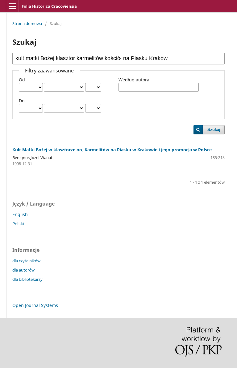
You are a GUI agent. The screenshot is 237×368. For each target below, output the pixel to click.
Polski (18, 224)
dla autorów (23, 270)
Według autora (133, 80)
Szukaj (213, 129)
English (20, 214)
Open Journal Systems (35, 305)
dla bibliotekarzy (27, 279)
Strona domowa (27, 23)
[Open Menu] (12, 6)
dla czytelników (26, 261)
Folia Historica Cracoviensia (49, 6)
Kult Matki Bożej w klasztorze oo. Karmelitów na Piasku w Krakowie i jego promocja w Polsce (112, 150)
